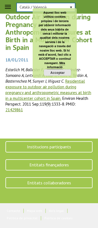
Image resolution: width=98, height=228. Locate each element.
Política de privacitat (22, 218)
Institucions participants (49, 146)
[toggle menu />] (8, 7)
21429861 (14, 109)
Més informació (56, 65)
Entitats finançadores (49, 164)
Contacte (13, 211)
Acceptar (57, 72)
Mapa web (34, 211)
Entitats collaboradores (49, 182)
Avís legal (56, 211)
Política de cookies (58, 218)
